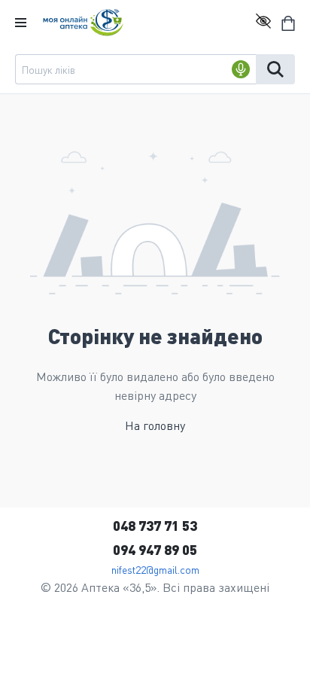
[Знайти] (275, 69)
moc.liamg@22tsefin (155, 569)
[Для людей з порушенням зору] (263, 22)
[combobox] (135, 69)
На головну (155, 425)
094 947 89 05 (155, 549)
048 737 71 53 (155, 525)
